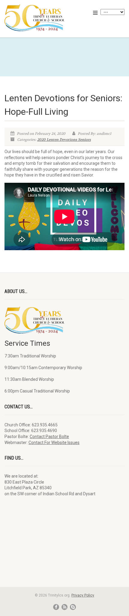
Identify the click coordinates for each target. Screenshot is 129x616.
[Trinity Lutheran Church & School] (43, 17)
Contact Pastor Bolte (49, 436)
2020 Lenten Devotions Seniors (64, 139)
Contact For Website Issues (54, 442)
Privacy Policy (82, 595)
